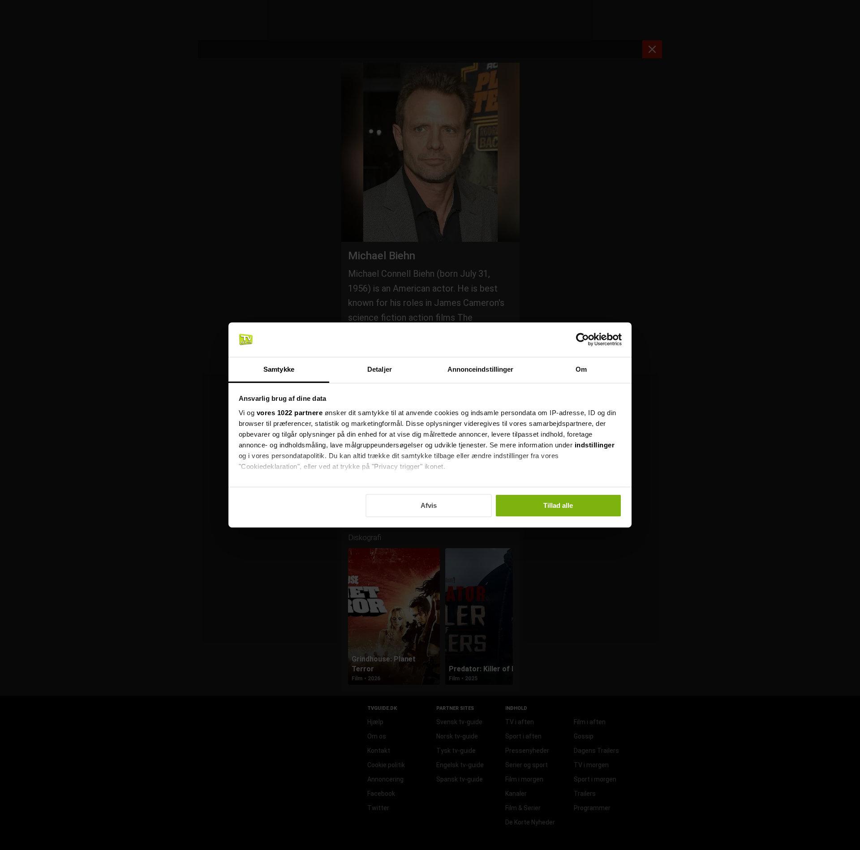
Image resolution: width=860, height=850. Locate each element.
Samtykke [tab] (278, 369)
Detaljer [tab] (379, 369)
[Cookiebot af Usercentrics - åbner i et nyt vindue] (582, 339)
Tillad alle (558, 505)
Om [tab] (581, 369)
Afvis (429, 505)
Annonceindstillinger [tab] (480, 369)
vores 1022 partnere (290, 412)
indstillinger (595, 445)
